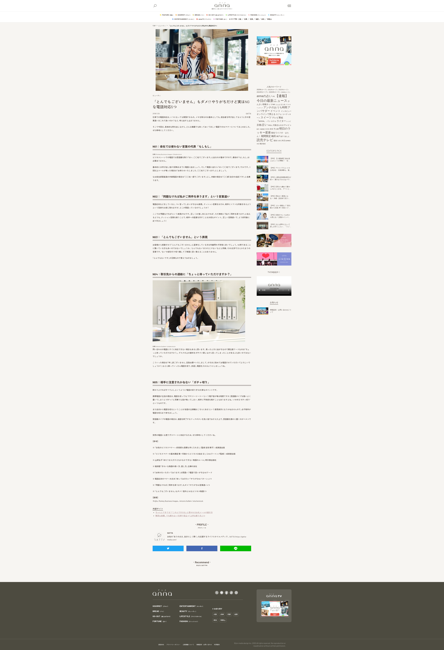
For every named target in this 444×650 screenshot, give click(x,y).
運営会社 (161, 644)
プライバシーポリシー (173, 644)
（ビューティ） (188, 611)
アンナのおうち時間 (275, 107)
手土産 (276, 129)
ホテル (273, 121)
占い (265, 124)
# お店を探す (217, 609)
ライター (281, 121)
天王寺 (267, 129)
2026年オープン (285, 92)
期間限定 (266, 136)
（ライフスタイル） (191, 616)
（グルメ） (161, 606)
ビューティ (162, 26)
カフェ (279, 114)
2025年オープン (275, 92)
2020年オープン (262, 89)
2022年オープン (284, 89)
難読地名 (263, 144)
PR (274, 96)
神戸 (278, 136)
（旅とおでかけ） (162, 616)
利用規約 (217, 644)
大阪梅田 (262, 129)
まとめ (282, 104)
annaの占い (264, 96)
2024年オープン (262, 92)
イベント (275, 111)
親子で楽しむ (285, 136)
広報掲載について (188, 644)
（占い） (160, 621)
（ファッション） (189, 621)
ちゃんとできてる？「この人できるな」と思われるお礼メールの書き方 (184, 512)
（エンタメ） (192, 606)
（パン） (159, 611)
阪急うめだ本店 (279, 140)
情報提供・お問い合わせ (204, 644)
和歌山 (269, 19)
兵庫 (245, 19)
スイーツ (266, 117)
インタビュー (286, 111)
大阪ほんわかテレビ (281, 125)
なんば (278, 104)
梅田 (273, 136)
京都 (251, 19)
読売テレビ (265, 140)
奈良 (262, 19)
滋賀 (257, 19)
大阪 (239, 19)
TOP (154, 26)
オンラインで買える (266, 114)
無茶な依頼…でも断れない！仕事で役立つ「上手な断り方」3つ (180, 516)
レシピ (288, 121)
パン (269, 121)
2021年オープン (273, 89)
